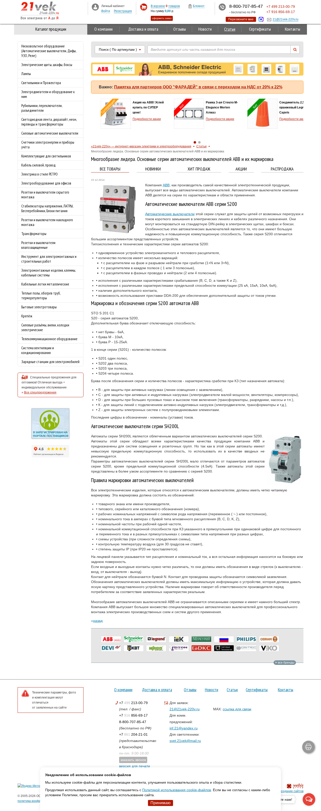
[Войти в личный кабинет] (95, 7)
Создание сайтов (291, 791)
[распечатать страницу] (308, 747)
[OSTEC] (246, 648)
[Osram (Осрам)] (269, 639)
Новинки (153, 169)
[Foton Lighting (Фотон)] (179, 648)
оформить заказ (162, 18)
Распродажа (282, 169)
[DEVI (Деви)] (111, 648)
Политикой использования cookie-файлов (176, 790)
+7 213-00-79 (133, 703)
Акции (241, 169)
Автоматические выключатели (170, 214)
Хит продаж (199, 169)
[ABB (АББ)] (111, 639)
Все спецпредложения (40, 392)
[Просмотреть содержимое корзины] (143, 7)
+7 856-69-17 (133, 715)
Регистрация (123, 11)
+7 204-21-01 (133, 734)
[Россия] (224, 639)
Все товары (110, 169)
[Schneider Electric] (134, 639)
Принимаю (160, 803)
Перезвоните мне (241, 19)
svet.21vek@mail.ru (185, 741)
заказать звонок (133, 760)
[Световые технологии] (224, 648)
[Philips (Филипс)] (246, 639)
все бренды (285, 662)
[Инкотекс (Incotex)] (201, 639)
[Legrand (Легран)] (156, 639)
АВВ (166, 185)
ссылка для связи (237, 709)
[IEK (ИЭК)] (179, 639)
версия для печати (134, 766)
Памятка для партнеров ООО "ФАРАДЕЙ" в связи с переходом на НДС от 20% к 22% (198, 87)
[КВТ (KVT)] (134, 648)
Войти (105, 11)
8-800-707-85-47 (132, 722)
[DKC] (201, 648)
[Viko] (269, 648)
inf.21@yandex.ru (184, 728)
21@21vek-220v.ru (185, 709)
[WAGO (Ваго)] (156, 648)
